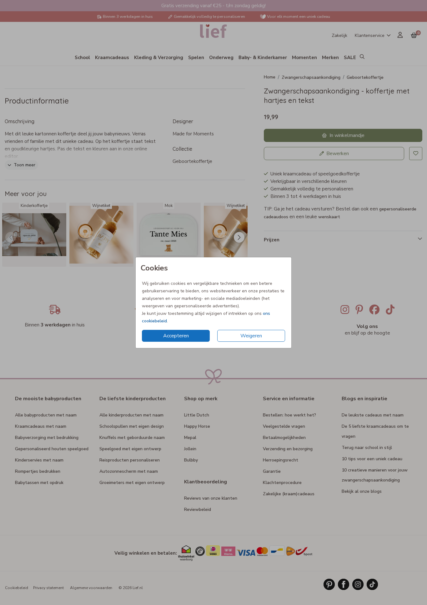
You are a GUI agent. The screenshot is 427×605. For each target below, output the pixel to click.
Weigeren (251, 335)
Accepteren (176, 335)
